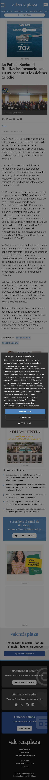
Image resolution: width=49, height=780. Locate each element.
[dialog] (24, 390)
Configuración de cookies (13, 406)
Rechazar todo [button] (25, 417)
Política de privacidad (31, 406)
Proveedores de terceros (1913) (23, 380)
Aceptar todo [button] (25, 411)
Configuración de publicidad (14, 400)
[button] (24, 423)
